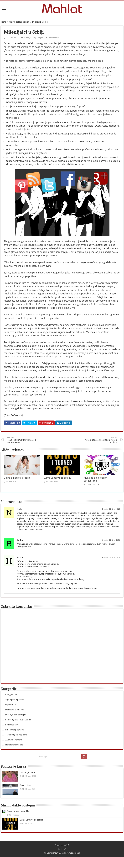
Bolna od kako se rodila (17, 477)
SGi (67, 845)
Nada (19, 509)
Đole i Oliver (25, 785)
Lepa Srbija (10, 704)
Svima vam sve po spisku (57, 477)
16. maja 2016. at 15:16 (110, 557)
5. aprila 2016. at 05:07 (111, 540)
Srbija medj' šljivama (14, 730)
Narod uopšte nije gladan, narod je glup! (101, 440)
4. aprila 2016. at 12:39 (111, 509)
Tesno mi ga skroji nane (16, 735)
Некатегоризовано (14, 745)
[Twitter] (64, 849)
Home (3, 22)
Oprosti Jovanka (27, 772)
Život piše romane (13, 740)
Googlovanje (11, 694)
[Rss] (59, 849)
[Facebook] (62, 849)
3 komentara (54, 37)
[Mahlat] (62, 8)
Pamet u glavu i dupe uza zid (18, 719)
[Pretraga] (84, 756)
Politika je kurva (12, 725)
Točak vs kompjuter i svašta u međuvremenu (21, 440)
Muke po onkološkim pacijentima (95, 479)
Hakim (20, 557)
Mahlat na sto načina (14, 709)
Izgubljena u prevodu (15, 699)
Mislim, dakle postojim (19, 22)
